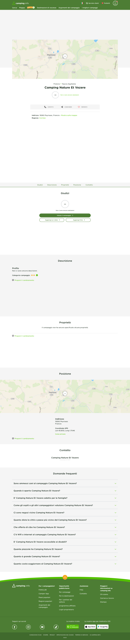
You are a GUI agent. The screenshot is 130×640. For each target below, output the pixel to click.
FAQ (81, 590)
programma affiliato (67, 606)
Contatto (83, 593)
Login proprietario (66, 609)
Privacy (52, 635)
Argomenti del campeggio (69, 8)
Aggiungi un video (51, 220)
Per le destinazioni (66, 596)
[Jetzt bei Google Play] (102, 627)
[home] (21, 585)
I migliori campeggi (90, 8)
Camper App (44, 593)
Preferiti (107, 3)
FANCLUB (43, 590)
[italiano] (82, 3)
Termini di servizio (81, 635)
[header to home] (20, 3)
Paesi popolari (44, 597)
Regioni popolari (45, 601)
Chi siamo (104, 594)
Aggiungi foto (78, 220)
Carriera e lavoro (107, 598)
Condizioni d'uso (35, 635)
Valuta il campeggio (64, 215)
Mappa (22, 8)
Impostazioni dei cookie (65, 635)
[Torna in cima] (65, 577)
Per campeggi (64, 592)
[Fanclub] (31, 7)
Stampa (103, 602)
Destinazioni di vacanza (46, 8)
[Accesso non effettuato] (115, 3)
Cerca (14, 8)
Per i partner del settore (65, 601)
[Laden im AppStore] (90, 627)
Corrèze (42, 118)
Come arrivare (60, 434)
